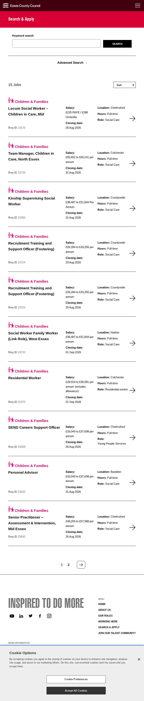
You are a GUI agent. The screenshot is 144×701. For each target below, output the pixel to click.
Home (102, 604)
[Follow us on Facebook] (40, 616)
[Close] (139, 659)
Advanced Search (70, 62)
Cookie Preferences (75, 679)
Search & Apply (109, 627)
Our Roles (105, 615)
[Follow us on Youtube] (11, 616)
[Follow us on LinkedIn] (21, 616)
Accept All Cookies (76, 690)
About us (104, 610)
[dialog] (72, 673)
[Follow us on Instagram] (49, 616)
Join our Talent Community (117, 633)
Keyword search (23, 35)
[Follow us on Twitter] (30, 616)
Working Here (108, 621)
